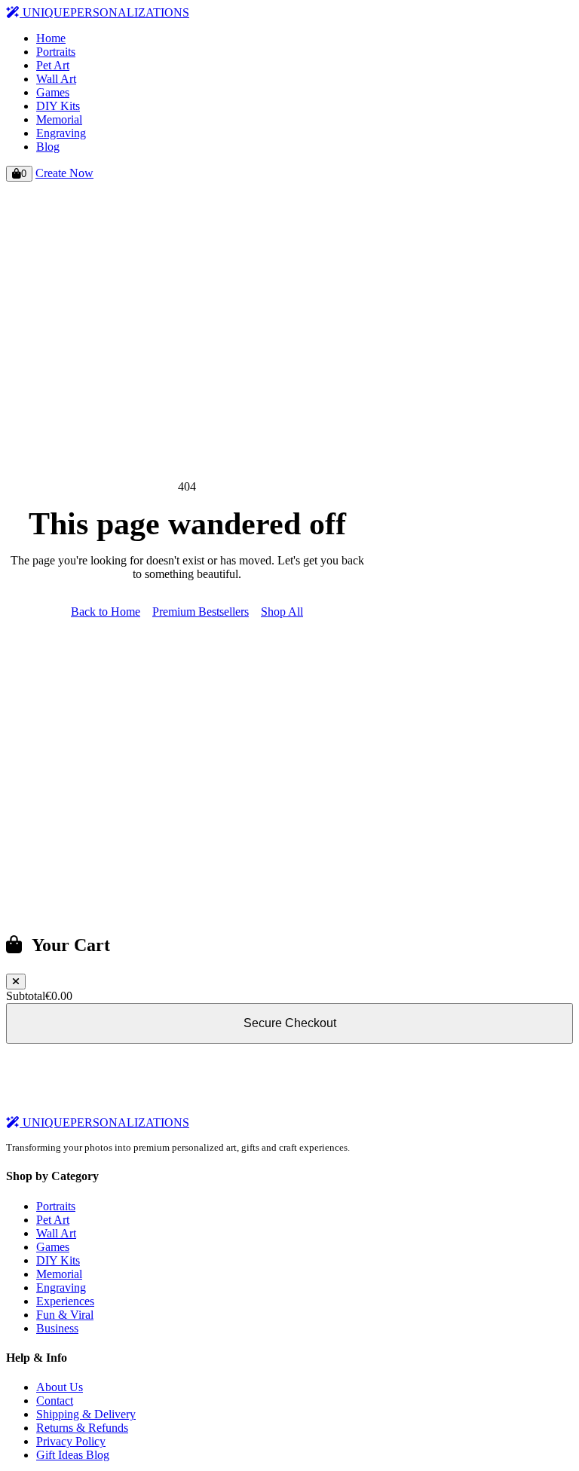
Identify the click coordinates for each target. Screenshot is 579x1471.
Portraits (55, 51)
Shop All (282, 611)
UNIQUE (104, 12)
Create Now (64, 173)
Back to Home (105, 611)
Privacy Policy (71, 1441)
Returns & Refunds (82, 1427)
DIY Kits (58, 105)
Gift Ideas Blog (72, 1454)
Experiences (65, 1301)
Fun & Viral (64, 1314)
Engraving (61, 133)
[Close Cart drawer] (16, 981)
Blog (48, 146)
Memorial (59, 119)
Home (51, 38)
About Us (59, 1387)
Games (52, 92)
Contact (54, 1400)
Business (57, 1328)
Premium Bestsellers (200, 611)
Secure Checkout (290, 1023)
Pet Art (52, 65)
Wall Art (56, 78)
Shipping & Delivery (86, 1414)
